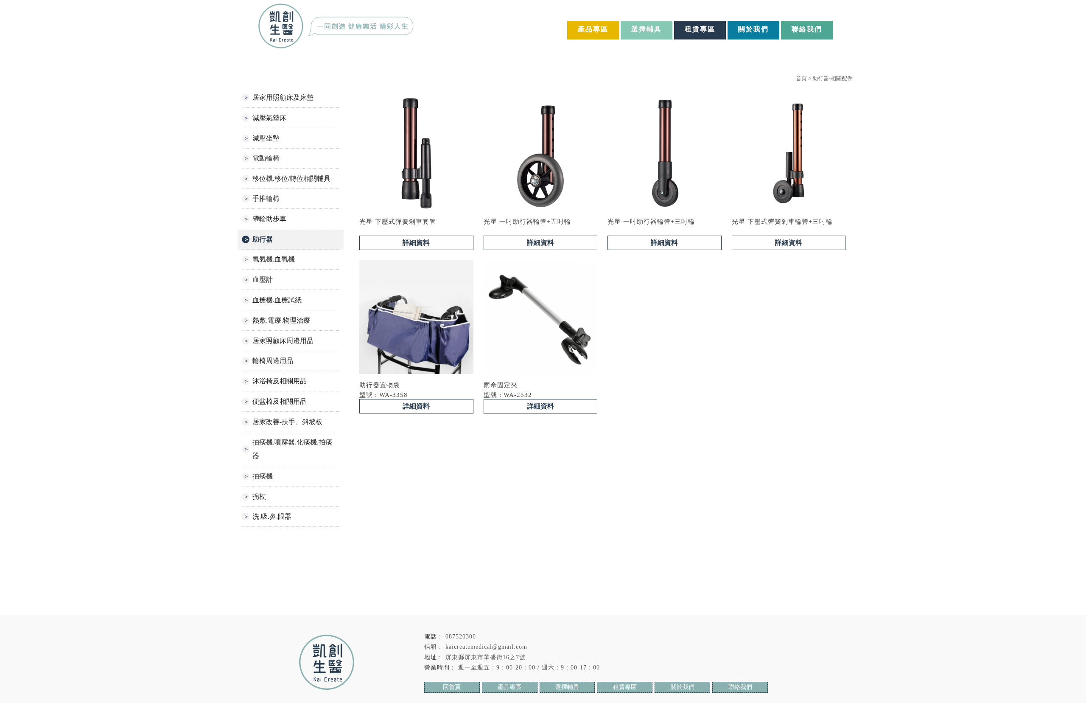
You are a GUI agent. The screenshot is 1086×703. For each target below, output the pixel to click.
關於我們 (753, 29)
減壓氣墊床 (269, 117)
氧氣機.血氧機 (273, 259)
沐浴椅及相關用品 (279, 381)
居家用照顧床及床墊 (282, 97)
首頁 (801, 78)
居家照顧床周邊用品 (282, 340)
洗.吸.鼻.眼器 (271, 516)
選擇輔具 (646, 29)
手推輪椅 (266, 198)
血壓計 (262, 279)
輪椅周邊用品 (272, 360)
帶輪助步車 (269, 218)
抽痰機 (262, 476)
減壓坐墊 (266, 138)
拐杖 (259, 496)
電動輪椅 (266, 158)
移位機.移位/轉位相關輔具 (291, 178)
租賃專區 (700, 29)
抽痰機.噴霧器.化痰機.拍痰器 (292, 449)
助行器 (262, 239)
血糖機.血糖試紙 (277, 300)
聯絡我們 (807, 29)
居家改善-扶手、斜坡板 (287, 421)
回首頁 (452, 687)
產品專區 (593, 29)
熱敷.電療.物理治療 (281, 320)
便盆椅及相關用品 (279, 401)
